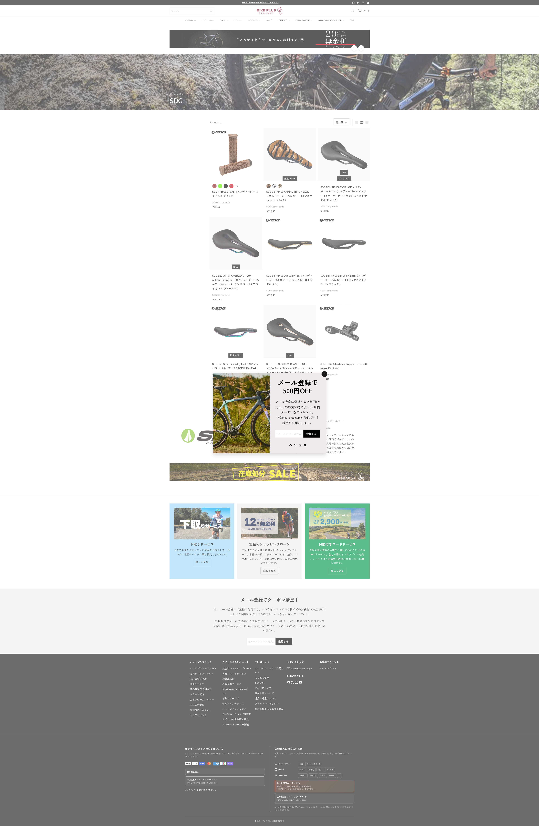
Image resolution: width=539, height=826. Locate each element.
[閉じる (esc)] (324, 374)
